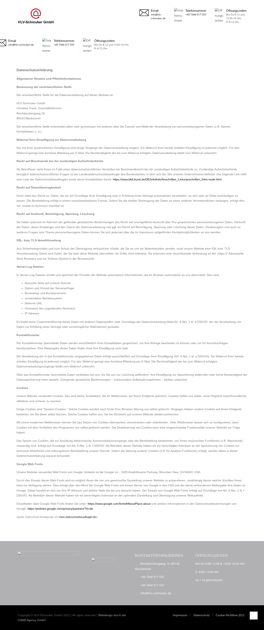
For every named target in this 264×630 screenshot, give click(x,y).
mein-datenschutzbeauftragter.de (77, 517)
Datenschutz (201, 615)
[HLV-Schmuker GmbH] (78, 16)
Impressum (180, 615)
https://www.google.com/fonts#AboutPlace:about (119, 503)
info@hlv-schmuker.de (158, 16)
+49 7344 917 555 (195, 14)
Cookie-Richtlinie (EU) (230, 615)
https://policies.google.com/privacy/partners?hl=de (60, 508)
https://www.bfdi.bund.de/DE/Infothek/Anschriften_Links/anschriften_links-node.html (167, 179)
